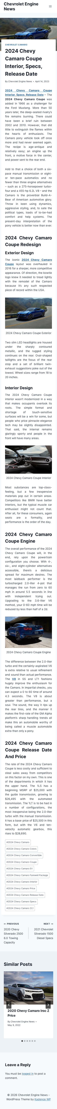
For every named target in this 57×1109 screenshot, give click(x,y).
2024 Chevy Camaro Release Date (25, 895)
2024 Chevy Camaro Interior (21, 881)
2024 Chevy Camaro (17, 842)
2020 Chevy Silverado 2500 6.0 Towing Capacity (13, 933)
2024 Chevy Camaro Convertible (24, 855)
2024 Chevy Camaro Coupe (21, 862)
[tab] (22, 1041)
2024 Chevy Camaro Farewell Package (27, 875)
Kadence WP (43, 1099)
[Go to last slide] (8, 1005)
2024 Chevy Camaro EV (19, 868)
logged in (28, 1073)
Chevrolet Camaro (16, 44)
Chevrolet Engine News (20, 81)
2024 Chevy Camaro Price (20, 888)
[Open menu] (50, 6)
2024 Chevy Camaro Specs (21, 901)
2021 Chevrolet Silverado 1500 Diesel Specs (43, 931)
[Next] (48, 1005)
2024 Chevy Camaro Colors (21, 848)
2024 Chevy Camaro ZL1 (19, 908)
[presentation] (28, 988)
